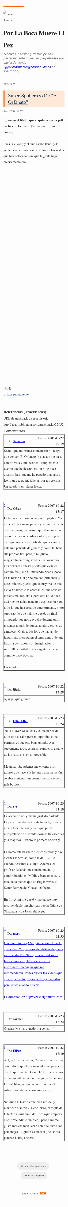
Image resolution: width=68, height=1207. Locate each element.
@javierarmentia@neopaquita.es (28, 67)
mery (16, 933)
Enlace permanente (16, 394)
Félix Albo (20, 721)
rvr (15, 806)
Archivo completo (34, 1175)
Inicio (25, 1193)
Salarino (19, 441)
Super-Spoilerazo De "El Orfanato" (33, 98)
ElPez (17, 1050)
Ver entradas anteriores (33, 1166)
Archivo (34, 1193)
